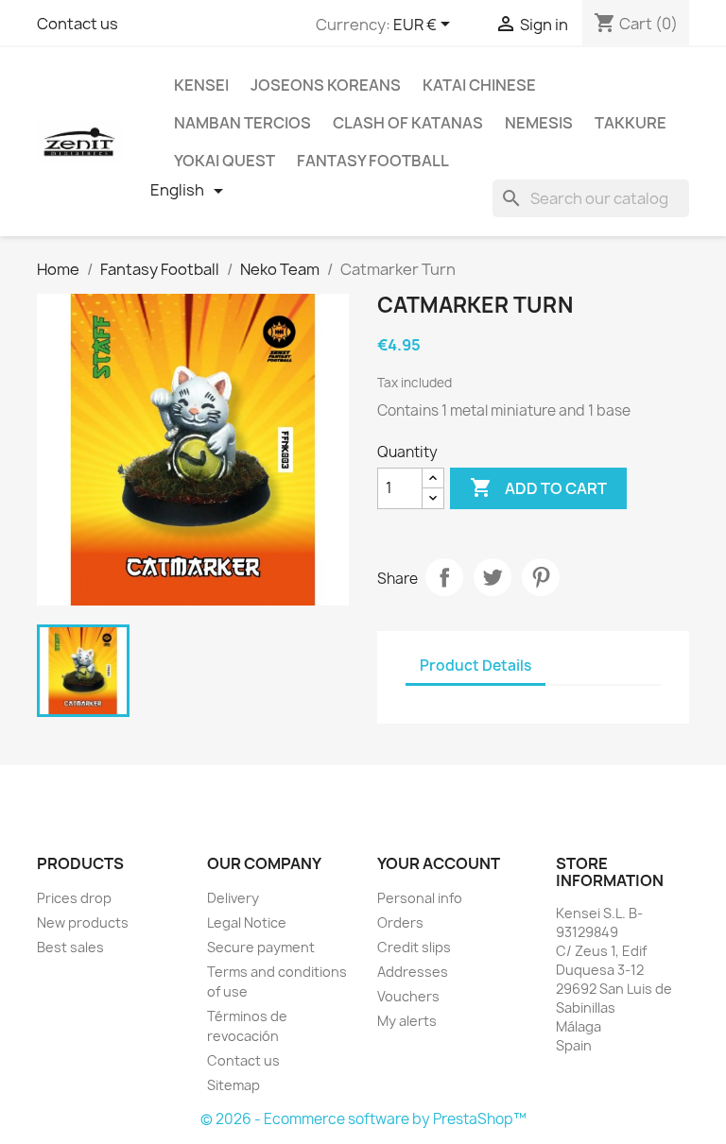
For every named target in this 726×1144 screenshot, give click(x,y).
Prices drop (74, 898)
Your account (438, 863)
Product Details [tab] (475, 665)
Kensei (201, 85)
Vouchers (408, 996)
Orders (400, 922)
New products (83, 922)
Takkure (630, 122)
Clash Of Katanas (408, 122)
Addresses (412, 972)
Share (444, 577)
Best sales (70, 947)
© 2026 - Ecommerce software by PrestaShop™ (363, 1119)
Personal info (419, 898)
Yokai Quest (224, 160)
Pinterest (541, 577)
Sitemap (233, 1085)
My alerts (407, 1021)
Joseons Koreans (326, 85)
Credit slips (414, 947)
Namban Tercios (242, 122)
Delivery (233, 898)
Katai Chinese (479, 85)
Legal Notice (246, 922)
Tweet (492, 577)
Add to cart (538, 487)
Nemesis (539, 122)
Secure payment (261, 947)
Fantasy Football (373, 160)
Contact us (77, 23)
